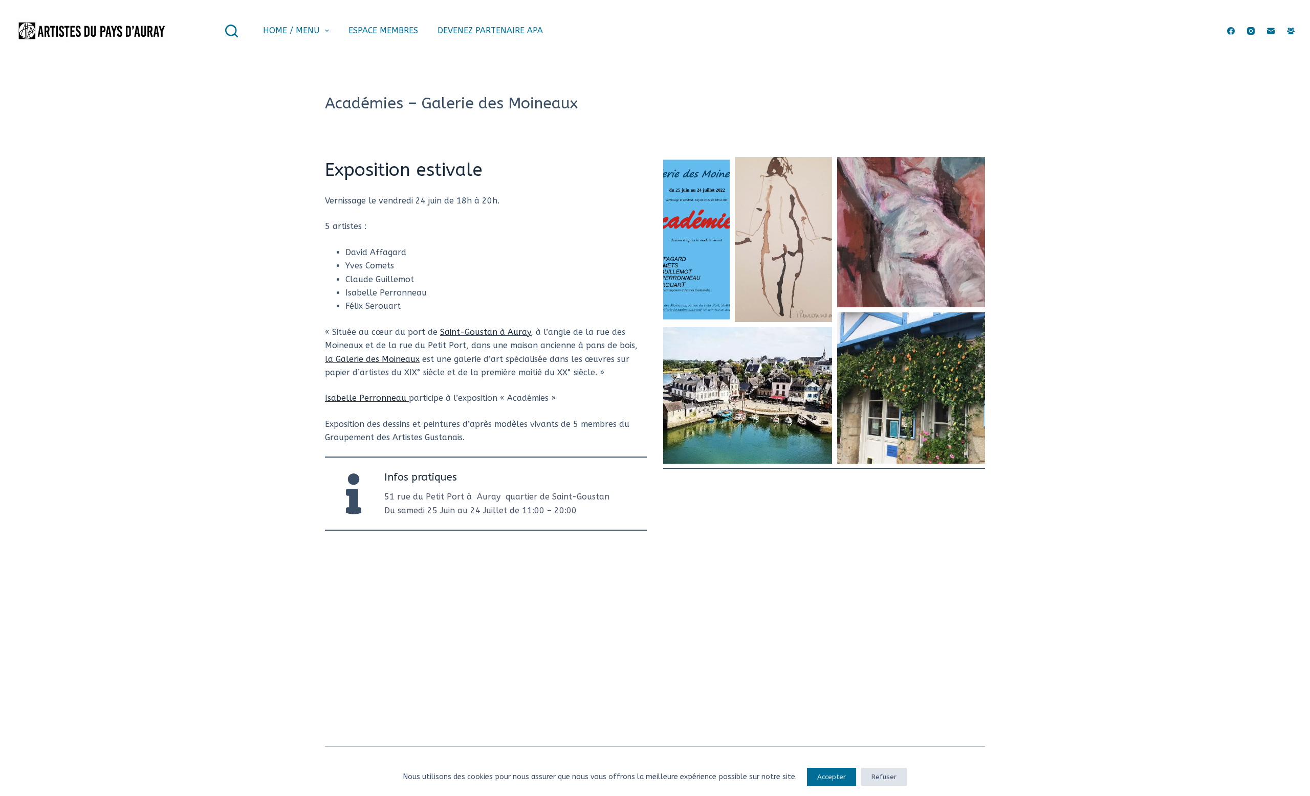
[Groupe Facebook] (1291, 31)
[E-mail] (1271, 31)
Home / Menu (291, 30)
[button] (696, 239)
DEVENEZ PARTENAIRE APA (490, 30)
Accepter (831, 777)
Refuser (884, 777)
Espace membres (383, 30)
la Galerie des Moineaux (372, 359)
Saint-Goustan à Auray (485, 332)
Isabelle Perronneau (367, 398)
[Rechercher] (231, 31)
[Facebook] (1231, 31)
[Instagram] (1251, 31)
